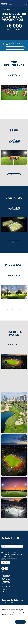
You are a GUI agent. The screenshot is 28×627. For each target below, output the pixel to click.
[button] (24, 597)
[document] (14, 313)
